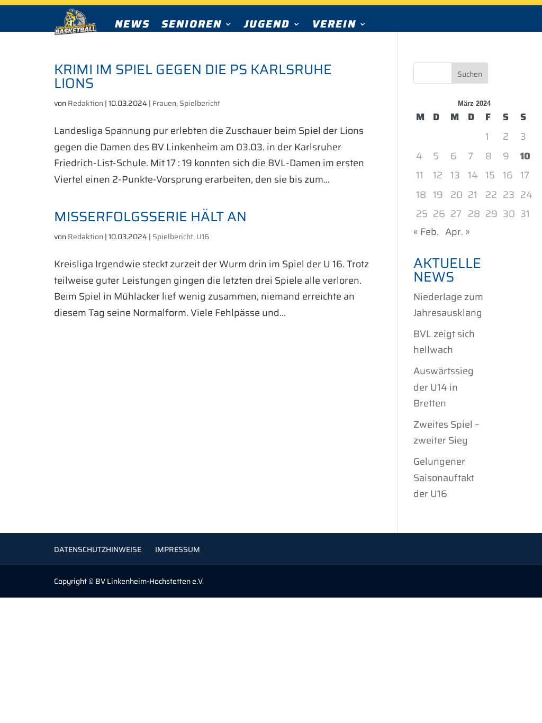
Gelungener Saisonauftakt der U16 (443, 477)
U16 (202, 236)
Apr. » (457, 231)
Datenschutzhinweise (97, 549)
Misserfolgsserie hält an (150, 216)
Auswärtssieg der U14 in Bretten (443, 387)
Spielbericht (199, 103)
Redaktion (85, 103)
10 (525, 156)
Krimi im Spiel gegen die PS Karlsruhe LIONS (193, 76)
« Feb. (426, 231)
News (132, 26)
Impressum (177, 549)
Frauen (164, 103)
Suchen (469, 74)
